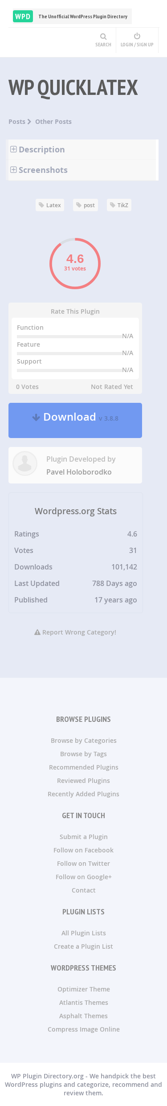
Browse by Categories (84, 740)
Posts (17, 121)
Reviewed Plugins (83, 780)
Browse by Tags (83, 754)
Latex (53, 205)
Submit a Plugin (84, 836)
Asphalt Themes (83, 1016)
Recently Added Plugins (83, 794)
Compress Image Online (84, 1029)
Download (79, 420)
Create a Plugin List (83, 946)
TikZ (123, 205)
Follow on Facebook (83, 850)
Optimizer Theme (83, 989)
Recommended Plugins (83, 767)
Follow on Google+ (84, 877)
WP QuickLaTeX (73, 87)
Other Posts (53, 121)
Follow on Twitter (83, 863)
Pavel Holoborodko (79, 472)
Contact (84, 890)
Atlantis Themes (83, 1002)
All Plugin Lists (83, 933)
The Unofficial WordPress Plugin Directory (71, 16)
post (89, 205)
